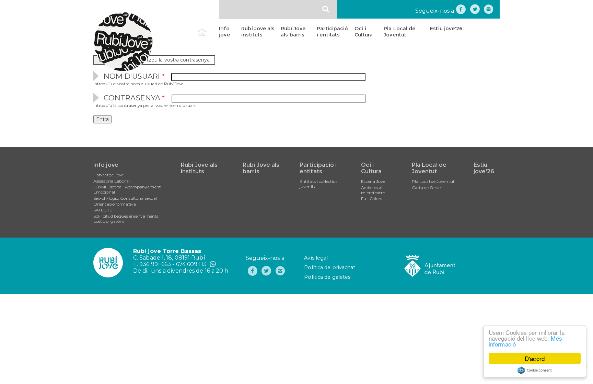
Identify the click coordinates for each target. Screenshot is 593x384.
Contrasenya (132, 98)
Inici (208, 29)
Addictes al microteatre (373, 190)
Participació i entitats (332, 31)
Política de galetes (327, 277)
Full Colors (371, 198)
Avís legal (316, 258)
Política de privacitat (329, 267)
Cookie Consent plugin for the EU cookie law (535, 370)
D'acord (535, 358)
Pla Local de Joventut (399, 31)
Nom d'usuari (132, 76)
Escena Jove (373, 181)
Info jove (224, 31)
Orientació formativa (114, 204)
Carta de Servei (427, 187)
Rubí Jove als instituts (258, 31)
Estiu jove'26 (446, 28)
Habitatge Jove (108, 174)
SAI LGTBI (103, 209)
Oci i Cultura (363, 31)
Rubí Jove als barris (293, 31)
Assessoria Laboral (111, 181)
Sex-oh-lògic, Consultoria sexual (125, 198)
